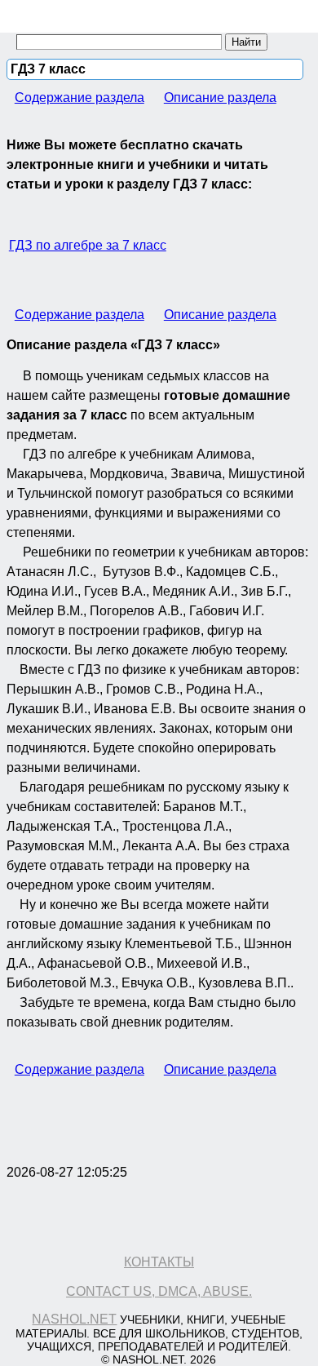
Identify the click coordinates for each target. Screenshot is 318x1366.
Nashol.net (74, 1319)
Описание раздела (220, 97)
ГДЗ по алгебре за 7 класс (87, 245)
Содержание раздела (79, 97)
